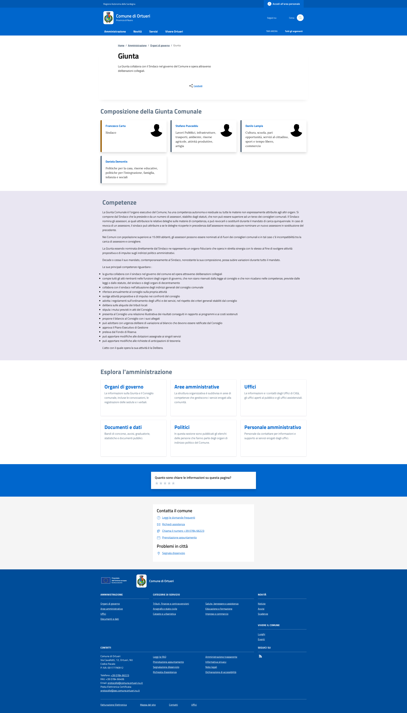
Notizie (262, 604)
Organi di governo (160, 45)
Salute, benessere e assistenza (221, 604)
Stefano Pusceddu (187, 126)
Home (121, 45)
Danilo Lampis (254, 126)
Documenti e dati (109, 619)
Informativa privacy (215, 662)
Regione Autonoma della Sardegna (119, 4)
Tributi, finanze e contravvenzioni (171, 604)
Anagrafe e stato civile (165, 609)
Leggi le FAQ (159, 657)
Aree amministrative (111, 609)
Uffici (103, 614)
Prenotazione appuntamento (168, 662)
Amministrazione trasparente (221, 657)
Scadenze (263, 614)
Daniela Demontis (117, 161)
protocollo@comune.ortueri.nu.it (125, 683)
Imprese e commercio (216, 614)
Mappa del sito (148, 705)
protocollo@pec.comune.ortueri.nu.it (120, 690)
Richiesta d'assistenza (165, 672)
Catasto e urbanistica (164, 614)
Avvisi (261, 609)
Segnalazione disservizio (166, 667)
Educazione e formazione (218, 609)
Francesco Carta (116, 126)
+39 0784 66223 (120, 675)
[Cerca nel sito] (300, 17)
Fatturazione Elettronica (113, 705)
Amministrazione (137, 45)
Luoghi (261, 634)
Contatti (173, 705)
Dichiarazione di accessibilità (220, 672)
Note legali (211, 667)
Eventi (261, 639)
